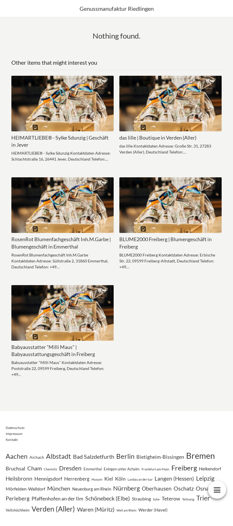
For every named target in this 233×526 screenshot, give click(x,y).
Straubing (141, 498)
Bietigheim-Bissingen (160, 457)
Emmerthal (93, 469)
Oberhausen (157, 488)
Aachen (17, 456)
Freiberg (184, 468)
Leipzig (205, 478)
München (58, 488)
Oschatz (184, 488)
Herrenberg (77, 479)
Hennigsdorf (48, 478)
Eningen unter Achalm (122, 469)
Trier (203, 498)
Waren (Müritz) (96, 509)
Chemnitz (50, 469)
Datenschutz (15, 428)
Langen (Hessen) (174, 478)
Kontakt (12, 439)
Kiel (108, 479)
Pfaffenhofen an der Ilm (57, 499)
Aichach (37, 457)
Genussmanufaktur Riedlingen (117, 8)
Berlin (125, 456)
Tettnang (188, 499)
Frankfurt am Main (155, 469)
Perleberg (18, 498)
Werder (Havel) (153, 509)
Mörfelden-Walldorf (25, 488)
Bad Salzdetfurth (93, 456)
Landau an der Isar (140, 479)
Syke (156, 499)
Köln (120, 479)
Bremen (200, 455)
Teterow (171, 498)
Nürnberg (126, 488)
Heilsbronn (19, 478)
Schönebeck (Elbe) (107, 498)
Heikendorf (210, 468)
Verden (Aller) (53, 508)
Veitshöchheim (18, 510)
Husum (96, 479)
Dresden (70, 468)
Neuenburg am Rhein (91, 488)
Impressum (14, 434)
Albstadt (58, 456)
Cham (34, 468)
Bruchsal (15, 468)
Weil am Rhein (126, 510)
